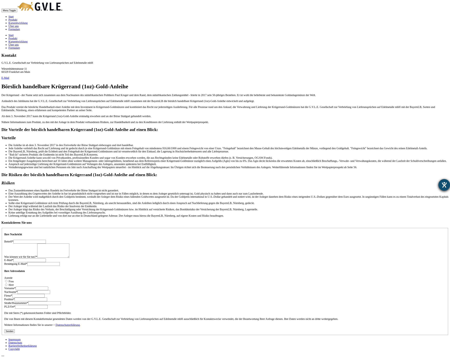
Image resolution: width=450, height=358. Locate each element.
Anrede (8, 277)
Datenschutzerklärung (68, 324)
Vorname (10, 288)
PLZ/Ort (9, 306)
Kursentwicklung (18, 22)
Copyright (14, 348)
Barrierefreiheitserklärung (22, 345)
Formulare (14, 29)
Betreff (8, 241)
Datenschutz (15, 342)
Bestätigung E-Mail (15, 263)
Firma (8, 295)
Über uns (13, 26)
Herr (11, 284)
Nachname (11, 291)
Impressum (14, 339)
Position (9, 299)
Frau (11, 281)
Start (11, 16)
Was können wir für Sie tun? (20, 256)
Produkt (12, 19)
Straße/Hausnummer (16, 302)
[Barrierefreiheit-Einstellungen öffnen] (444, 185)
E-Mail (5, 77)
